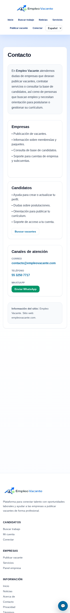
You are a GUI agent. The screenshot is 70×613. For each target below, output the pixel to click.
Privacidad (9, 607)
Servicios (57, 20)
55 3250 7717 (21, 275)
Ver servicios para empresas (32, 170)
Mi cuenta (9, 534)
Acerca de (9, 596)
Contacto (8, 601)
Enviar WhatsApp (26, 289)
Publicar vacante (19, 28)
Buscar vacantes (25, 231)
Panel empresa (12, 568)
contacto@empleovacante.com (34, 263)
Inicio (10, 20)
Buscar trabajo (26, 20)
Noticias (43, 20)
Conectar (38, 28)
